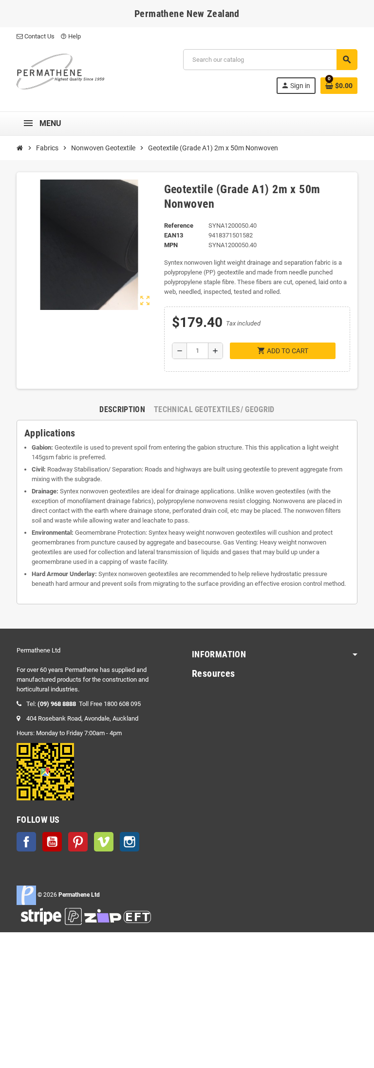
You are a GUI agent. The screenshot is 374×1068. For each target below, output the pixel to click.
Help (70, 36)
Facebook (26, 841)
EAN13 (173, 235)
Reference (178, 225)
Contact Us (39, 36)
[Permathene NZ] (60, 70)
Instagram (129, 841)
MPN (171, 245)
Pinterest (78, 841)
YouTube (52, 841)
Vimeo (103, 841)
